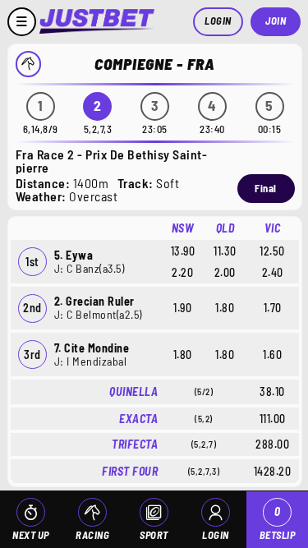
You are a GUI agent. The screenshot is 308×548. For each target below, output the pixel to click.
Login (218, 20)
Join (275, 20)
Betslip (278, 522)
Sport (154, 534)
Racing (92, 534)
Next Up (30, 534)
